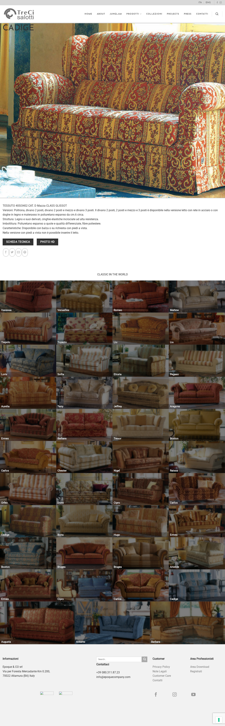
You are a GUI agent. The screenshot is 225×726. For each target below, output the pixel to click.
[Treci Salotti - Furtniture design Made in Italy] (22, 14)
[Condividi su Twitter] (12, 252)
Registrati (196, 671)
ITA (200, 2)
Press (188, 14)
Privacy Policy (161, 666)
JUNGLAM (116, 14)
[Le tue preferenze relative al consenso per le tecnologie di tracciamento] (219, 720)
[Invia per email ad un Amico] (18, 252)
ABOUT (101, 14)
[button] (217, 14)
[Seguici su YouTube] (193, 694)
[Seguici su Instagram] (221, 2)
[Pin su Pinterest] (25, 252)
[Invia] (144, 659)
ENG (208, 2)
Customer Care (162, 675)
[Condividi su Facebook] (6, 252)
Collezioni (154, 14)
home (88, 14)
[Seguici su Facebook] (217, 2)
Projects (173, 14)
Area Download (199, 666)
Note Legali (160, 671)
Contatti (202, 14)
